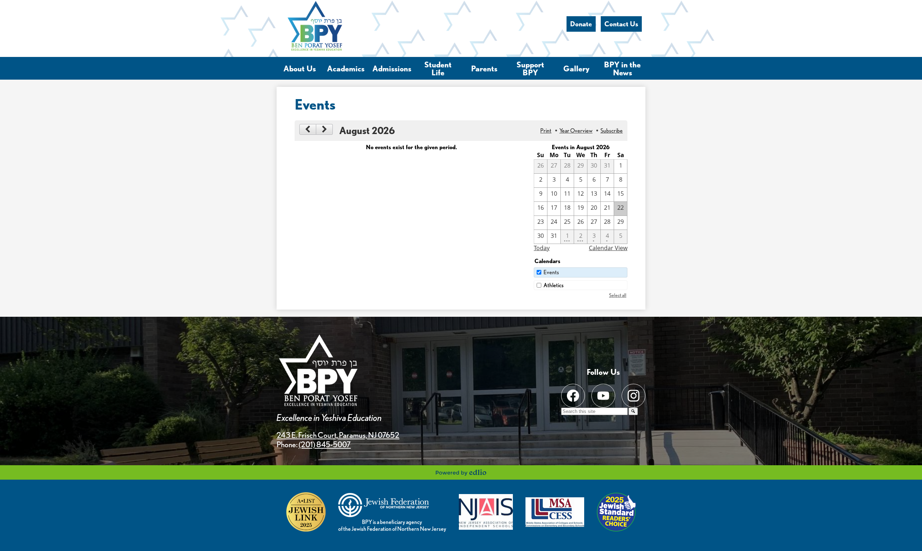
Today (542, 248)
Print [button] (545, 130)
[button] (300, 68)
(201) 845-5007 (325, 444)
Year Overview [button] (575, 130)
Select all (617, 295)
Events (551, 272)
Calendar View (608, 248)
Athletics (553, 285)
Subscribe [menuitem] (611, 130)
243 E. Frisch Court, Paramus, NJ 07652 (338, 435)
